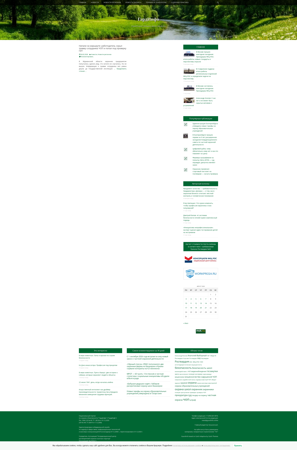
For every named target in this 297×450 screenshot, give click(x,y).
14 (206, 303)
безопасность (183, 367)
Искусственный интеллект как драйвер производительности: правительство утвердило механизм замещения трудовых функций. (98, 392)
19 (196, 308)
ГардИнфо (148, 19)
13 (201, 303)
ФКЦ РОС (196, 362)
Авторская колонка (200, 183)
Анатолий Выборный (197, 355)
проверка (193, 392)
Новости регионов (104, 54)
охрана (192, 382)
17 (186, 308)
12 (196, 303)
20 (201, 308)
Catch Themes (213, 436)
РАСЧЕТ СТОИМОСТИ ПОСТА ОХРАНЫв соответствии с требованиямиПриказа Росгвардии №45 (201, 246)
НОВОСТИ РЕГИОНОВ (112, 2)
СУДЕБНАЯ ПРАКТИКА (180, 2)
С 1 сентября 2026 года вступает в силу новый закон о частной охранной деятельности (147, 357)
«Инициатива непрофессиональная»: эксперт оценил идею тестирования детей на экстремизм (200, 229)
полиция (177, 392)
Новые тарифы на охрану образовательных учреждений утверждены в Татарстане (146, 392)
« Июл (185, 323)
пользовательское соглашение (216, 446)
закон (177, 374)
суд (190, 395)
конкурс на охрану (195, 374)
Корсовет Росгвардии (190, 358)
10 (186, 303)
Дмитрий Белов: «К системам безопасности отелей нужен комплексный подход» (200, 217)
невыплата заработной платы (185, 380)
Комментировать (87, 57)
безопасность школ (202, 367)
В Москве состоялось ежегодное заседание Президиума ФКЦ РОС (205, 88)
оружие (183, 382)
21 (206, 308)
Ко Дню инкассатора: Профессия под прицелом (98, 365)
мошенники (179, 377)
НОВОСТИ (95, 2)
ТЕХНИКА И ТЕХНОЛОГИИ (156, 2)
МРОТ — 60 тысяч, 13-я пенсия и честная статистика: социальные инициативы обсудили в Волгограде (148, 376)
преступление (185, 392)
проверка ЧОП (201, 392)
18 (191, 308)
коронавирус (207, 374)
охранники (208, 389)
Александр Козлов (181, 356)
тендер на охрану (199, 395)
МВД (199, 358)
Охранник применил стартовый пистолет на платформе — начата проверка (205, 171)
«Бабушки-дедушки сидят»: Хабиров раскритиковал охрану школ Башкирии (144, 384)
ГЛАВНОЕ (82, 2)
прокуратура (181, 395)
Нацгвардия (204, 358)
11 (191, 303)
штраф (193, 400)
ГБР (208, 356)
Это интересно (100, 350)
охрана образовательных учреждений (192, 386)
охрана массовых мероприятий (207, 383)
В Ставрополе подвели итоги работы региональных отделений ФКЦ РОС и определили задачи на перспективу (200, 74)
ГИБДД (212, 356)
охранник (196, 389)
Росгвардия (182, 361)
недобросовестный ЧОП (203, 380)
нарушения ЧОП (209, 376)
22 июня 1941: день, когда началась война (96, 382)
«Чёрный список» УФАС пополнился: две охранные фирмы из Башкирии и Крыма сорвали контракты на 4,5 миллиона (145, 366)
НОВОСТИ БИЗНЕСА (133, 2)
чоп (186, 399)
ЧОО (201, 362)
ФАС (190, 362)
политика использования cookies (187, 446)
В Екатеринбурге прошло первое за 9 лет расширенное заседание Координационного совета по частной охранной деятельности (205, 140)
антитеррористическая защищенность (188, 365)
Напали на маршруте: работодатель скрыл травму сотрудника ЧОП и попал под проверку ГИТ (102, 48)
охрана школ (183, 389)
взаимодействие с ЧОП (183, 371)
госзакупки (212, 371)
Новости (94, 54)
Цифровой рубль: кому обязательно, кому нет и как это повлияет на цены (205, 151)
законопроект (183, 374)
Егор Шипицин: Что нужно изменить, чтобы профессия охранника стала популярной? (198, 205)
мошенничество (193, 376)
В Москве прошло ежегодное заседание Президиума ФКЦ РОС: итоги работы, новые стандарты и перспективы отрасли (198, 57)
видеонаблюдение (198, 371)
